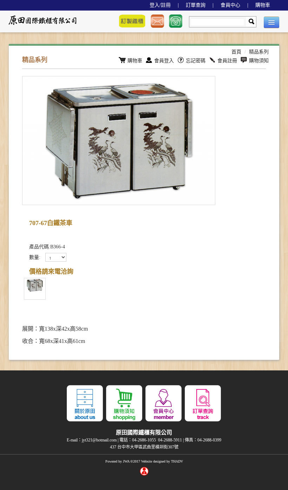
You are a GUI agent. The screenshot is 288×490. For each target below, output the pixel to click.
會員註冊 (227, 60)
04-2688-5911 (170, 440)
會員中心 (230, 5)
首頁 (236, 52)
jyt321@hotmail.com (99, 440)
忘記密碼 (195, 60)
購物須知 (259, 60)
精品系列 (259, 52)
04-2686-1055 (144, 440)
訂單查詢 (195, 5)
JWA (126, 461)
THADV (177, 461)
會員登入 (164, 60)
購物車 (262, 5)
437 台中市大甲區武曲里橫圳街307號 (144, 447)
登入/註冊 (160, 5)
